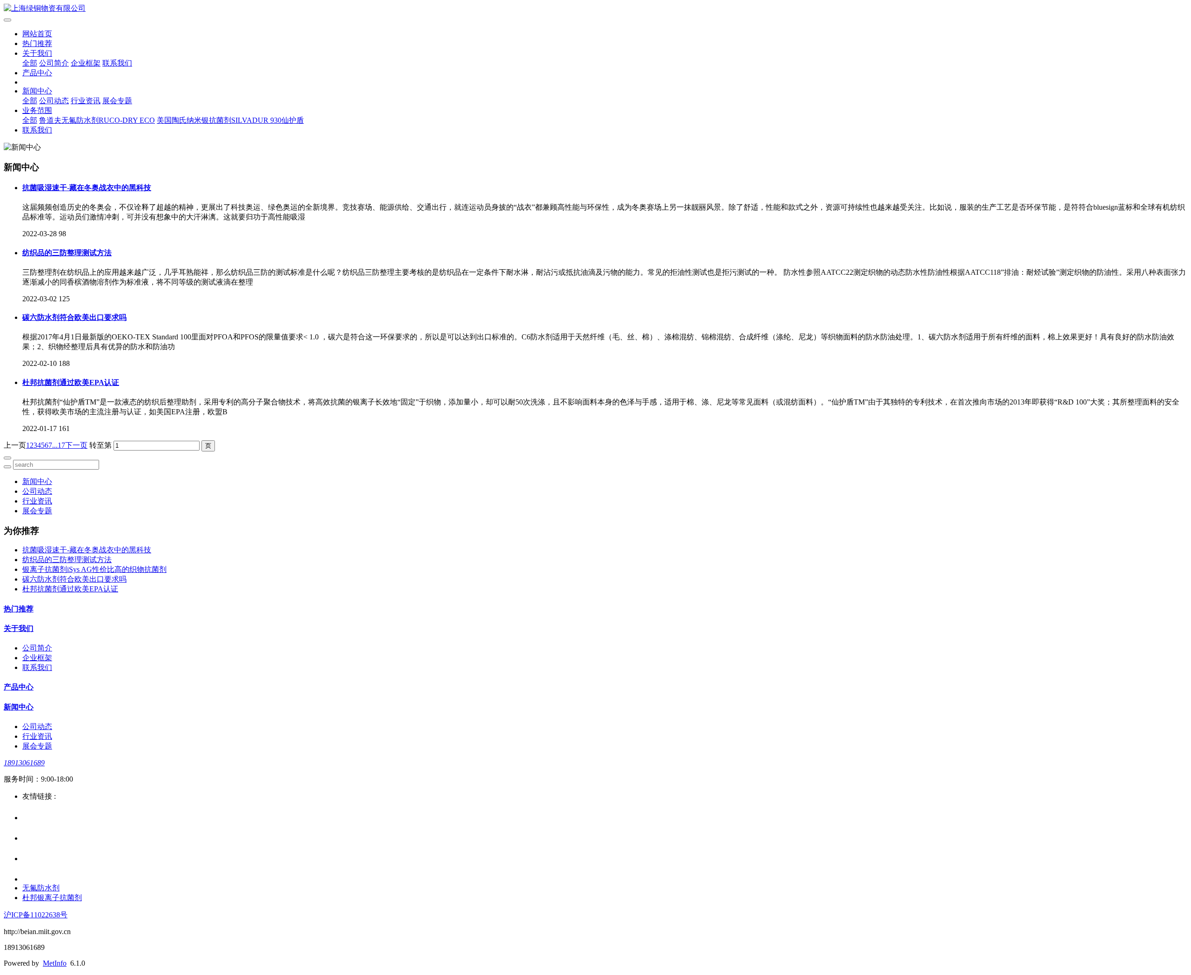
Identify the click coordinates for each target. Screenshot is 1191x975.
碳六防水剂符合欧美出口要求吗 (74, 317)
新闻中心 (37, 91)
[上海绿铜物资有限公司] (595, 8)
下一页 (76, 445)
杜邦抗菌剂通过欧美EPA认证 (70, 382)
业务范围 (37, 110)
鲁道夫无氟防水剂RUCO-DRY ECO (97, 120)
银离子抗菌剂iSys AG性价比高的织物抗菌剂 (94, 569)
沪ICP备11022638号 (35, 915)
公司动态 (54, 101)
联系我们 (117, 63)
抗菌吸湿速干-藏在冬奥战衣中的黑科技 (86, 188)
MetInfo (55, 963)
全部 (29, 63)
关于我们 (37, 53)
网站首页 (37, 34)
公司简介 (54, 63)
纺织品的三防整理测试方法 (67, 253)
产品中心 (37, 73)
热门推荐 (37, 43)
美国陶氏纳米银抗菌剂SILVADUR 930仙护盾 (230, 120)
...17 (58, 445)
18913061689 (24, 763)
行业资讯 (85, 101)
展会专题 (117, 101)
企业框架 (85, 63)
